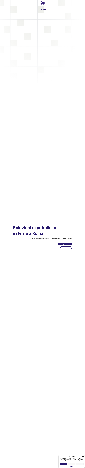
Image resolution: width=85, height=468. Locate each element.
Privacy (72, 466)
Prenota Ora (43, 9)
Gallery (56, 7)
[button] (83, 456)
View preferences (80, 463)
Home (27, 7)
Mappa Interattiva (46, 7)
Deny (72, 463)
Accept (63, 463)
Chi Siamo (35, 7)
